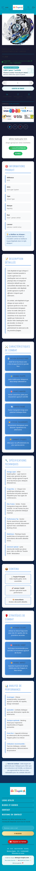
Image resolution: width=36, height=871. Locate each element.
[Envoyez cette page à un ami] (26, 127)
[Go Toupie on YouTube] (18, 842)
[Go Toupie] (18, 7)
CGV (18, 851)
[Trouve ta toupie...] (29, 7)
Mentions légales (11, 851)
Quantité (5, 79)
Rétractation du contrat (18, 853)
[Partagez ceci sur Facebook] (15, 127)
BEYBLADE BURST (14, 104)
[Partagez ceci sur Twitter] (10, 127)
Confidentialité (24, 851)
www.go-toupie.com (22, 857)
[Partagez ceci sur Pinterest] (20, 127)
